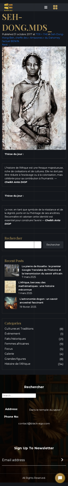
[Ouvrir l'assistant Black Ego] (60, 478)
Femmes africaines (17, 343)
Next (6, 44)
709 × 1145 (42, 34)
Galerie (9, 353)
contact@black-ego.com (34, 423)
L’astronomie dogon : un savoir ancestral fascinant (39, 300)
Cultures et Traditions (19, 328)
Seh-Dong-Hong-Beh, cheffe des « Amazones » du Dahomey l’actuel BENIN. (33, 38)
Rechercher (53, 244)
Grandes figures (15, 358)
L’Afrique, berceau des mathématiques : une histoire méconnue (36, 286)
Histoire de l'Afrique (17, 363)
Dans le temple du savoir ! (45, 409)
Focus (9, 348)
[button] (41, 7)
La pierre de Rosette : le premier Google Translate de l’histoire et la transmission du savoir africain (42, 270)
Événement (12, 333)
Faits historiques (15, 338)
